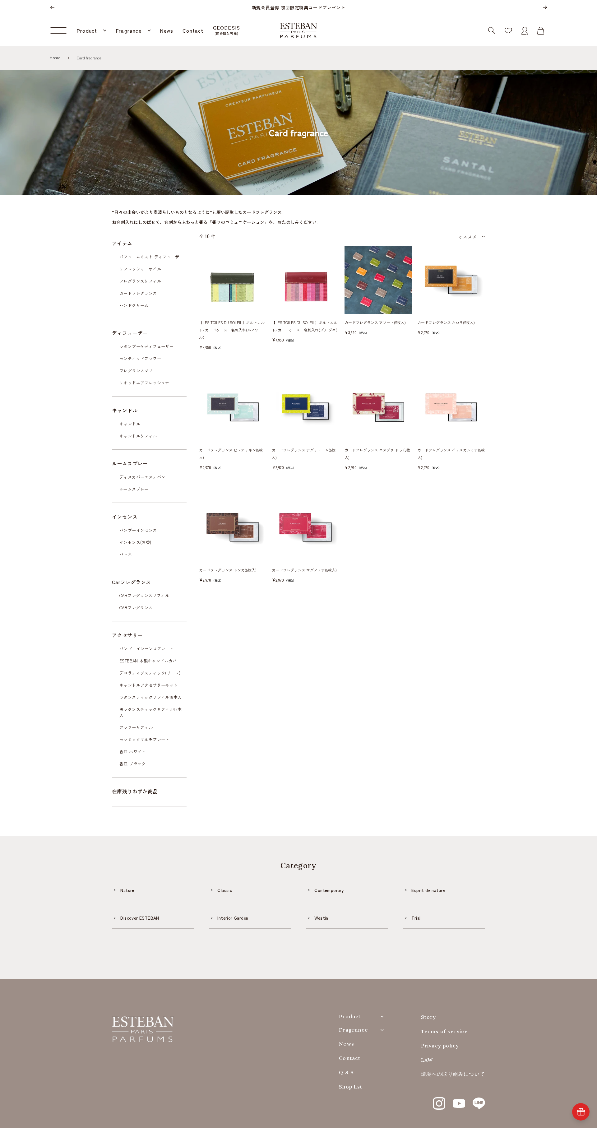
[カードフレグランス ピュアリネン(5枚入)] (233, 407)
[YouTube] (459, 1100)
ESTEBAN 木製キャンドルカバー (150, 661)
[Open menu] (61, 30)
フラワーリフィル (136, 727)
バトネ (125, 554)
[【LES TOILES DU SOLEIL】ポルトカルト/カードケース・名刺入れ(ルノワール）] (233, 280)
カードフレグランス (138, 293)
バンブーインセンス (138, 530)
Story (428, 1017)
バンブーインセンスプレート (146, 649)
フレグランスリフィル (140, 281)
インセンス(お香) (135, 542)
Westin (321, 918)
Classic (224, 890)
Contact (349, 1058)
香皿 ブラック (132, 764)
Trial (415, 918)
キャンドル (129, 424)
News (346, 1044)
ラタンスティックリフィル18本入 (150, 697)
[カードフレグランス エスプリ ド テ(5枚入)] (378, 407)
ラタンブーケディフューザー (146, 346)
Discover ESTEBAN (139, 918)
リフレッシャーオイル (140, 269)
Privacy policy (440, 1046)
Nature (127, 890)
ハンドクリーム (134, 305)
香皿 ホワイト (132, 751)
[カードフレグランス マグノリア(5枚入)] (306, 527)
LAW (427, 1060)
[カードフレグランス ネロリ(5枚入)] (451, 280)
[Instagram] (439, 1100)
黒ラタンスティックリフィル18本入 (150, 712)
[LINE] (479, 1100)
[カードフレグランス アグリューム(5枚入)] (306, 407)
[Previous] (52, 7)
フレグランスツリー (138, 371)
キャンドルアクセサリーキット (148, 685)
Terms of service (444, 1031)
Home (55, 57)
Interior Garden (232, 918)
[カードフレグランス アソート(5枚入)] (378, 280)
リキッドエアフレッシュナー (146, 383)
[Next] (544, 7)
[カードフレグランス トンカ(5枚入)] (233, 527)
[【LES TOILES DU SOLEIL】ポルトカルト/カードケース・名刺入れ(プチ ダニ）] (306, 280)
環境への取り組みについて (453, 1074)
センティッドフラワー (140, 358)
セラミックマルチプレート (144, 739)
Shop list (350, 1087)
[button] (91, 30)
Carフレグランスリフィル (144, 595)
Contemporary (329, 890)
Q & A (346, 1072)
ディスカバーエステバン (142, 477)
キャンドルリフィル (138, 436)
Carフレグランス (136, 607)
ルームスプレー (134, 489)
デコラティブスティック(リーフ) (149, 673)
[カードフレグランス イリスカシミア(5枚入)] (451, 407)
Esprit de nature (428, 890)
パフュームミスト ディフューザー (151, 257)
